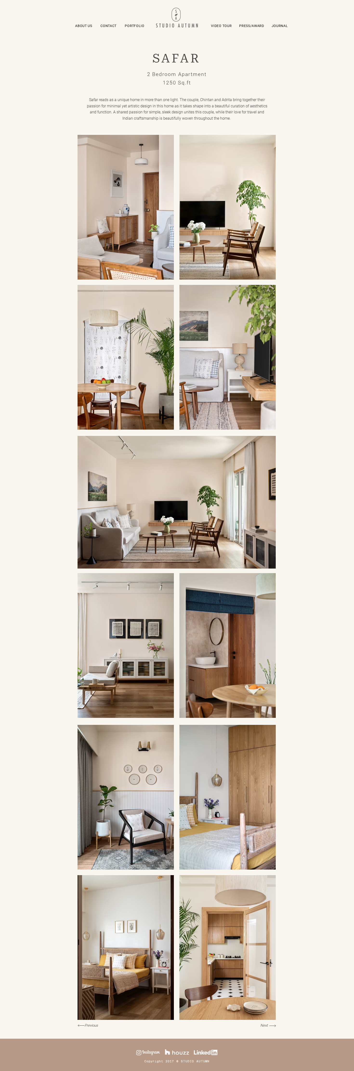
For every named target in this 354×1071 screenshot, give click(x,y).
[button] (135, 25)
